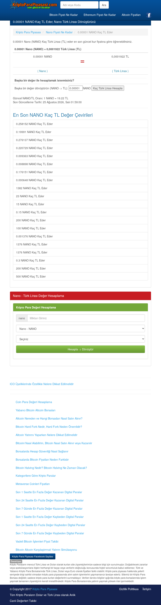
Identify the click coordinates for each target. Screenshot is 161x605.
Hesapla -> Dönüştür (80, 349)
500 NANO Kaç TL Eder (31, 276)
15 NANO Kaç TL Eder (30, 204)
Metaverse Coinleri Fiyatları (33, 484)
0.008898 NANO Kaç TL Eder (34, 164)
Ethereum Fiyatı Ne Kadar (100, 15)
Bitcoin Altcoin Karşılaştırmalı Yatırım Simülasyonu (46, 550)
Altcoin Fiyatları (131, 15)
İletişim (147, 589)
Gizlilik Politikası (129, 589)
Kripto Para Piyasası (44, 589)
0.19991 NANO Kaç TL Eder (33, 132)
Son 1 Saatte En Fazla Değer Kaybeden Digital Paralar (50, 517)
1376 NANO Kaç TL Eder (31, 244)
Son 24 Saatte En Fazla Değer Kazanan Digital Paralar (50, 500)
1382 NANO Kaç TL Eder (31, 188)
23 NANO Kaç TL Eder (30, 196)
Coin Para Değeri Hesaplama (34, 402)
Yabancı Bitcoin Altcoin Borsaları (35, 410)
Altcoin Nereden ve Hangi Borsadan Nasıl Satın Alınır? (49, 418)
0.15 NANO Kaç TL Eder (31, 212)
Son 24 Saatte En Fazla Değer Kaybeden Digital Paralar (50, 525)
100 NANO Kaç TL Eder (31, 228)
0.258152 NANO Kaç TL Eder (34, 124)
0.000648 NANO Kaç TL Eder (34, 180)
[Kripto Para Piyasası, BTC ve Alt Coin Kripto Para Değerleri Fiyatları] (33, 4)
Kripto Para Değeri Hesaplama (36, 307)
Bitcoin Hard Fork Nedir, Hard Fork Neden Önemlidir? (49, 427)
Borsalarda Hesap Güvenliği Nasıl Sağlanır (42, 451)
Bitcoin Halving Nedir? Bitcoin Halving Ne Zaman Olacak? (51, 468)
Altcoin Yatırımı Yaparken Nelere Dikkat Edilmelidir (46, 435)
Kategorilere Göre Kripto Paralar (36, 475)
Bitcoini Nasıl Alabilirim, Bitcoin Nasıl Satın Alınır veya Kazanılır (54, 443)
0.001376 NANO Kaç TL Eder (34, 236)
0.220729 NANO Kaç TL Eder (34, 148)
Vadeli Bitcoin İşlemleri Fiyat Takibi (37, 541)
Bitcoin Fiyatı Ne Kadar (63, 15)
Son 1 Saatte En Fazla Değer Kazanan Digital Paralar (49, 492)
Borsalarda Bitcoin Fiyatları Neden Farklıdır (42, 459)
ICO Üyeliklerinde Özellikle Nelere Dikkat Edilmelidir (42, 384)
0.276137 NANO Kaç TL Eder (34, 140)
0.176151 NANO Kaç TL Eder (34, 172)
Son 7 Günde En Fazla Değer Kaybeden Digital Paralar (50, 533)
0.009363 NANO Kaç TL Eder (34, 156)
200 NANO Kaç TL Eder (31, 220)
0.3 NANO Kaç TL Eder (30, 260)
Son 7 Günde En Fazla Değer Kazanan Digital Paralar (49, 508)
